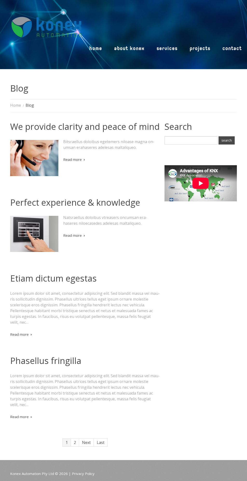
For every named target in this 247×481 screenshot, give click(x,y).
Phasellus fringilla (45, 361)
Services (167, 49)
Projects (200, 49)
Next (86, 442)
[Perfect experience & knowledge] (34, 234)
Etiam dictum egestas (53, 278)
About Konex (129, 49)
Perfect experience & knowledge (75, 202)
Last (100, 442)
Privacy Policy (83, 473)
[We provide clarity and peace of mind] (34, 158)
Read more (72, 159)
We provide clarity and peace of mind (85, 126)
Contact (232, 49)
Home (95, 49)
